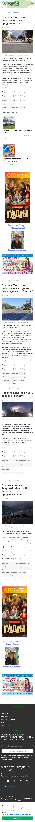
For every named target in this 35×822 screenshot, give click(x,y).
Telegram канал (26, 96)
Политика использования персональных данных (16, 814)
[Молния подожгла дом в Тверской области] (9, 122)
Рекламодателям (8, 719)
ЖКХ (5, 164)
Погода (16, 13)
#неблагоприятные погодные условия (13, 465)
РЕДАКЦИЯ (23, 767)
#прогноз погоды (9, 104)
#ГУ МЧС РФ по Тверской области (15, 460)
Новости (6, 13)
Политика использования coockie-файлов (15, 776)
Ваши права (18, 739)
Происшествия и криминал (13, 136)
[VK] (27, 781)
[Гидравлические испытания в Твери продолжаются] (9, 150)
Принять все (17, 818)
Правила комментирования (10, 774)
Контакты (5, 725)
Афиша (3, 722)
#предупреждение (18, 572)
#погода (23, 100)
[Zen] (8, 781)
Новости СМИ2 (17, 170)
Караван (4, 713)
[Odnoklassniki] (21, 781)
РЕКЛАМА (6, 770)
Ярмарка (4, 716)
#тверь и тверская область (13, 380)
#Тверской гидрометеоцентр (13, 107)
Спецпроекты (16, 737)
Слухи (4, 737)
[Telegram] (15, 781)
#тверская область (10, 100)
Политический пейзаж (12, 735)
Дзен (16, 96)
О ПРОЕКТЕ (7, 767)
